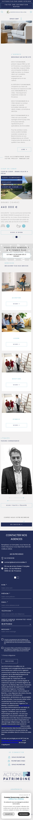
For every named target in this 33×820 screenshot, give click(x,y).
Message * (6, 629)
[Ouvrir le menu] (31, 12)
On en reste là (23, 795)
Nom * (4, 584)
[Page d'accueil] (16, 12)
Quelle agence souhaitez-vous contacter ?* (16, 620)
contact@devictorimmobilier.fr (15, 562)
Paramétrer (9, 814)
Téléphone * (7, 611)
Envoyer (9, 661)
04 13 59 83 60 (9, 558)
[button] (14, 237)
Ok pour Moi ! (23, 814)
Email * (4, 602)
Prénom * (5, 593)
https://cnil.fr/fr (24, 705)
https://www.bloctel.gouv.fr (10, 726)
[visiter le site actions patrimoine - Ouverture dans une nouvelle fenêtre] (16, 782)
